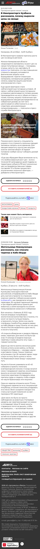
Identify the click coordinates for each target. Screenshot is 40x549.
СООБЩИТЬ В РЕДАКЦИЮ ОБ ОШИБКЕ (17, 479)
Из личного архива (23, 282)
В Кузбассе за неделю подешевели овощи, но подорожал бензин (23, 231)
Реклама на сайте (20, 469)
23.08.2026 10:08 (7, 242)
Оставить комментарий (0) (20, 189)
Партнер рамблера (19, 539)
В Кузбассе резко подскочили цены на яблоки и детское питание (22, 224)
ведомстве (5, 70)
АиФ (16, 48)
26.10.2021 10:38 (6, 8)
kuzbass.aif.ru (6, 300)
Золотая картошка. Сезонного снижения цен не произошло (19, 126)
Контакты (6, 469)
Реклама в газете (9, 471)
